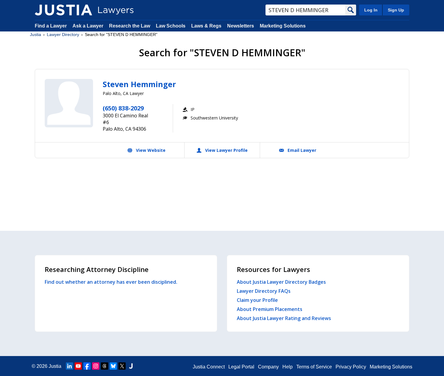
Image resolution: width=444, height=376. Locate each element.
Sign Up (396, 10)
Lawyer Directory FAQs (264, 291)
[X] (122, 366)
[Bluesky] (113, 366)
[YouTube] (78, 366)
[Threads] (104, 366)
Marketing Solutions (283, 25)
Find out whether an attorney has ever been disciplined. (111, 282)
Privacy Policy (351, 366)
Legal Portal (241, 366)
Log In (371, 10)
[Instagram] (95, 366)
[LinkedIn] (69, 366)
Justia (35, 34)
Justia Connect (209, 366)
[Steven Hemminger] (69, 103)
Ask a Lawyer (88, 25)
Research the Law (129, 25)
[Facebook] (87, 366)
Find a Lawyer (51, 25)
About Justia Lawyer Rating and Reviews (284, 318)
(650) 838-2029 (123, 108)
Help (287, 366)
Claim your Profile (257, 300)
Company (268, 366)
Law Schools (170, 25)
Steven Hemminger (139, 84)
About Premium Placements (269, 309)
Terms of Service (314, 366)
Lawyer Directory (63, 34)
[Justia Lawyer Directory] (63, 10)
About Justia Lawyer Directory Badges (281, 282)
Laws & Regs (206, 25)
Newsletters (240, 25)
